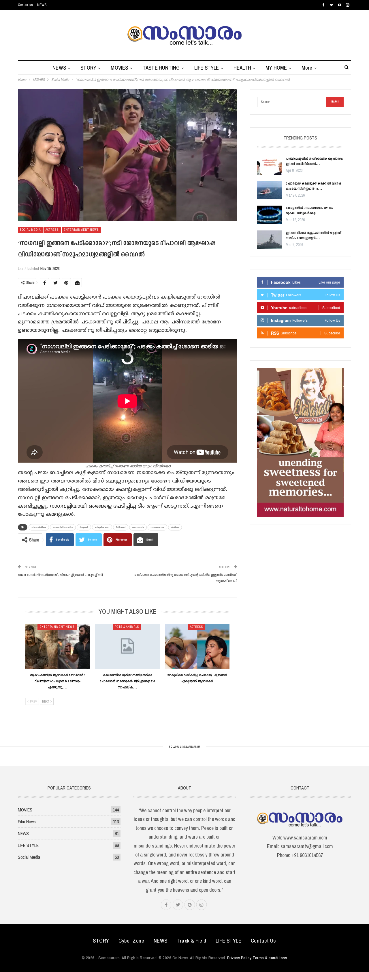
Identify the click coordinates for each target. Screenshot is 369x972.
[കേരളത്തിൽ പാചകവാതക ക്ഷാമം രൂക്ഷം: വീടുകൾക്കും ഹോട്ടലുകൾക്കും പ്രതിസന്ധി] (269, 215)
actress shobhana (38, 527)
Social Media (30, 230)
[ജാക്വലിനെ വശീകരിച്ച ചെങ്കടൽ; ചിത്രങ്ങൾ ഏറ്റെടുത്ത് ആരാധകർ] (197, 646)
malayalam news (102, 527)
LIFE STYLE (206, 67)
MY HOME (276, 67)
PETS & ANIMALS (127, 627)
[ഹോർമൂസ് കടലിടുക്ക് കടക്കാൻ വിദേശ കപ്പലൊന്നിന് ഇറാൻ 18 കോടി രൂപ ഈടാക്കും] (269, 190)
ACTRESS (52, 230)
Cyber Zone (131, 940)
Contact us (25, 4)
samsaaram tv (138, 527)
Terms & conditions (270, 958)
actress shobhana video (63, 527)
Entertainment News (81, 230)
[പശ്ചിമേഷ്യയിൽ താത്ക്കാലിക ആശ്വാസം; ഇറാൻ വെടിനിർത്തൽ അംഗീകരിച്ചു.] (269, 165)
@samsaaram (191, 747)
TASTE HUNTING (161, 67)
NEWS (42, 4)
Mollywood (120, 527)
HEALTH (242, 67)
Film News (27, 821)
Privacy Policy (239, 958)
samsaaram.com (157, 527)
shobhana (175, 527)
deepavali (84, 527)
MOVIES (119, 67)
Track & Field (191, 940)
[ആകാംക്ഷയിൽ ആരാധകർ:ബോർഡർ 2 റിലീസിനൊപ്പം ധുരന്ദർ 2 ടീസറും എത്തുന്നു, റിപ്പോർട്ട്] (57, 646)
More (307, 67)
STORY (88, 67)
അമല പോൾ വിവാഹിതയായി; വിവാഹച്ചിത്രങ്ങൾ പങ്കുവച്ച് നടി (60, 575)
